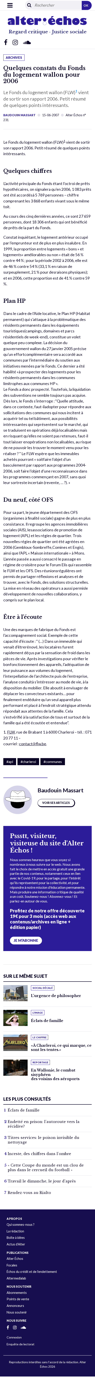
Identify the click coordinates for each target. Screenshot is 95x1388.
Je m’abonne (26, 940)
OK (86, 5)
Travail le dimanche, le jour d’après (42, 1181)
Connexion (14, 1337)
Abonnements (17, 1293)
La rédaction (15, 1231)
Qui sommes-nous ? (20, 1224)
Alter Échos (15, 1258)
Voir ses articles (56, 803)
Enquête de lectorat (20, 1344)
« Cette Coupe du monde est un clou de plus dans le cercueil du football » (46, 1167)
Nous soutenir (17, 1312)
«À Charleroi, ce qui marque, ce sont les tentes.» (61, 1047)
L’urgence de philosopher (56, 995)
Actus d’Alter (16, 1244)
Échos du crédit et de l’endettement (32, 1272)
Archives (14, 57)
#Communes (53, 761)
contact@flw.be (32, 744)
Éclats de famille (47, 1020)
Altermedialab (16, 1278)
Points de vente (18, 1299)
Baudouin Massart (19, 115)
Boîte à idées (16, 1237)
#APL (9, 761)
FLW (11, 732)
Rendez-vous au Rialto (29, 1192)
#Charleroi (28, 761)
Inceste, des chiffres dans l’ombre (39, 1154)
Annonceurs (15, 1306)
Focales (12, 1265)
